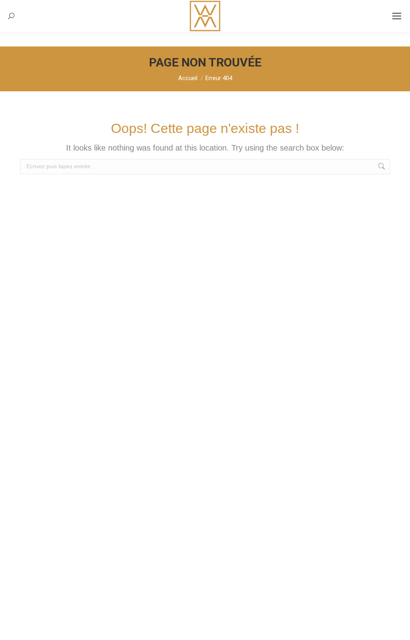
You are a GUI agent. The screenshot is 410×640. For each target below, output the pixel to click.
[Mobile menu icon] (397, 16)
